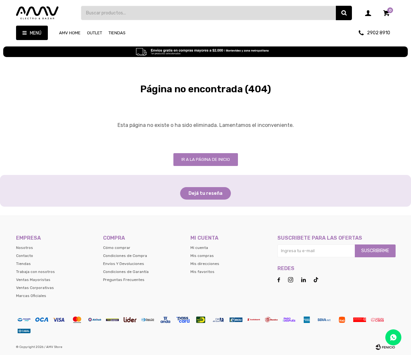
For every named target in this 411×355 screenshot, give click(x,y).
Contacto (24, 255)
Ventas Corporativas (35, 287)
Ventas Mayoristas (33, 279)
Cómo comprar (116, 247)
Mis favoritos (202, 271)
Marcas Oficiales (31, 295)
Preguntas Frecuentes (123, 279)
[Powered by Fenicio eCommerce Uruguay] (385, 347)
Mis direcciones (204, 263)
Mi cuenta (199, 247)
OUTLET (94, 32)
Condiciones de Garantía (126, 271)
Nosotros (24, 247)
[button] (344, 13)
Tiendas (117, 32)
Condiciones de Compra (125, 255)
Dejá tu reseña (205, 193)
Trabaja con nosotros (35, 271)
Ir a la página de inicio (205, 159)
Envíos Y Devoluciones (123, 263)
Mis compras (202, 255)
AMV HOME (70, 32)
